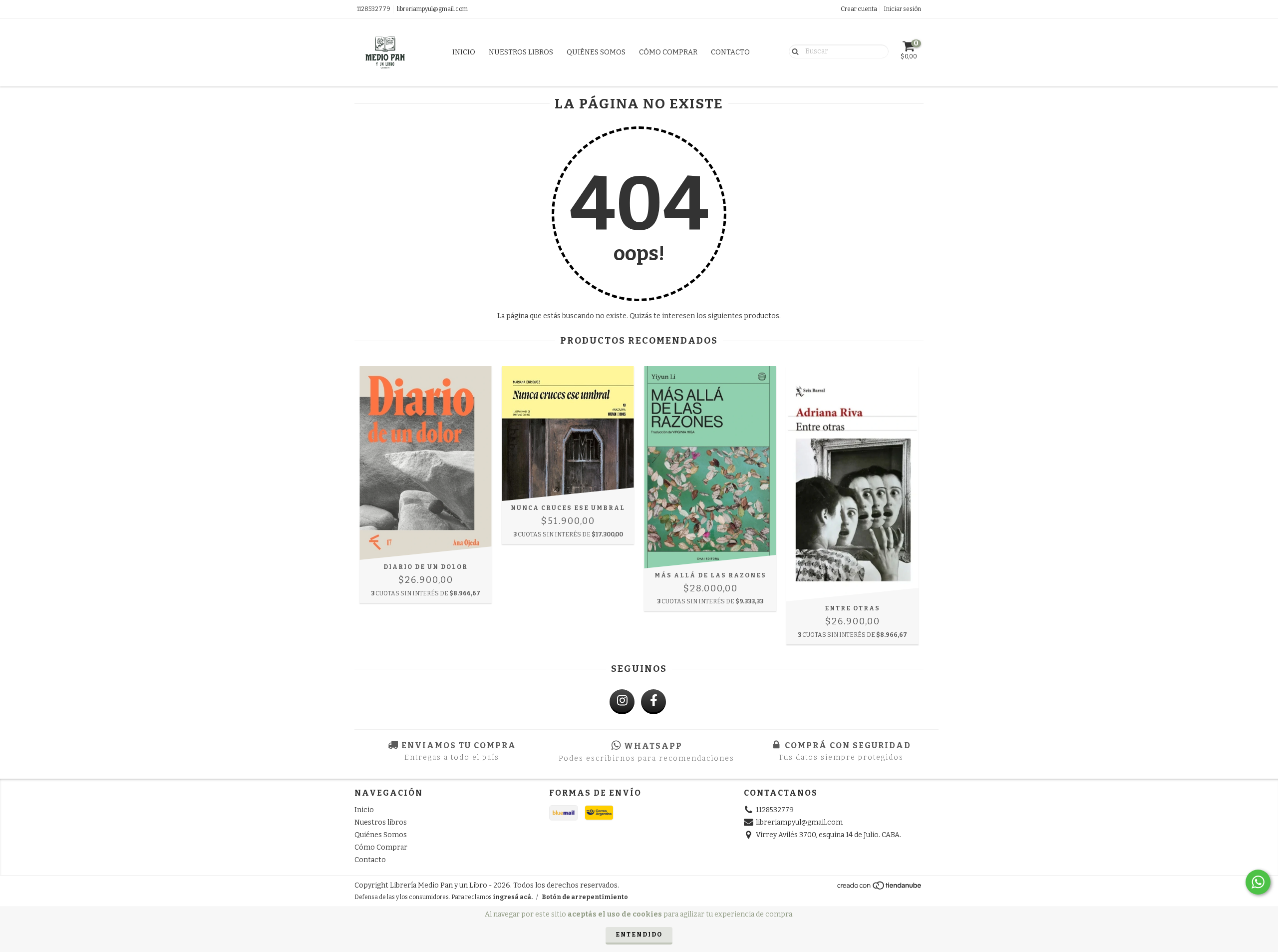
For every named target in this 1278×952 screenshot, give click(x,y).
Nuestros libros (521, 52)
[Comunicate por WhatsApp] (1258, 882)
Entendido (639, 934)
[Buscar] (793, 51)
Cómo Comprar (668, 52)
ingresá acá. (513, 897)
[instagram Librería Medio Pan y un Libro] (622, 701)
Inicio (463, 52)
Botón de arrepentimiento (585, 897)
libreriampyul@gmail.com (432, 8)
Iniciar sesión (902, 8)
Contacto (730, 52)
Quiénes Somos (596, 52)
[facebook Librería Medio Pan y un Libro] (653, 701)
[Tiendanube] (880, 888)
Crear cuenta (859, 8)
